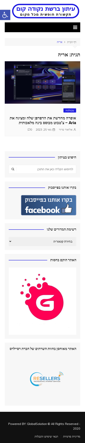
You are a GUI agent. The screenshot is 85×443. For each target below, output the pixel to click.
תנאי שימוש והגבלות (46, 436)
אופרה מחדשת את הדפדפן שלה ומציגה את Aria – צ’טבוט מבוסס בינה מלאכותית (43, 120)
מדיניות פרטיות (71, 436)
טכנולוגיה (69, 110)
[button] (5, 15)
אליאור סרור (65, 129)
